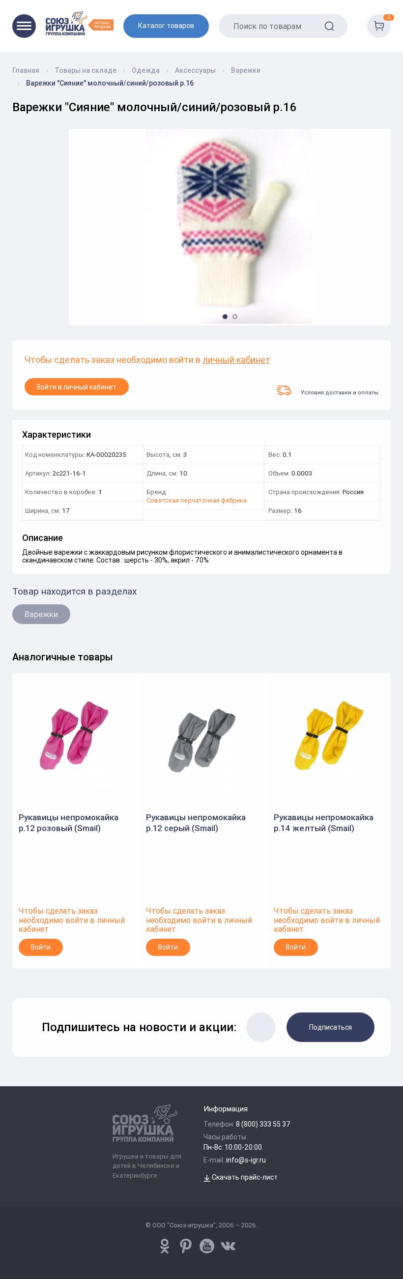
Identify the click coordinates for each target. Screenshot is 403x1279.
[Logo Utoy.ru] (80, 23)
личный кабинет (236, 360)
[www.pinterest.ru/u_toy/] (164, 1246)
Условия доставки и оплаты (339, 392)
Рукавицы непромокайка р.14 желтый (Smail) (324, 822)
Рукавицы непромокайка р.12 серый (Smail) (196, 822)
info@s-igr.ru (246, 1160)
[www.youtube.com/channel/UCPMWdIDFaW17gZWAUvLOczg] (207, 1246)
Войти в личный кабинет (76, 387)
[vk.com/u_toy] (228, 1246)
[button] (225, 316)
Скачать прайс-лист (244, 1177)
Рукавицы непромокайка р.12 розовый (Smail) (68, 822)
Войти (41, 947)
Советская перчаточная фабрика (196, 501)
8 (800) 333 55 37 (263, 1124)
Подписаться (330, 1027)
